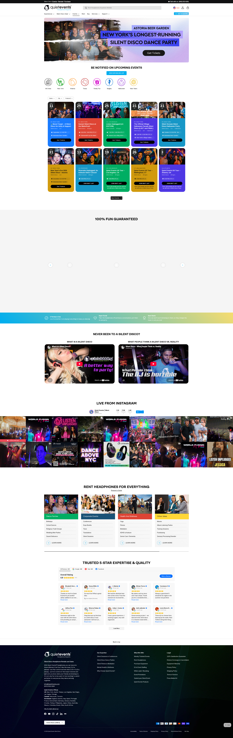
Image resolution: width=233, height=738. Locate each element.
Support (104, 14)
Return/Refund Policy (176, 731)
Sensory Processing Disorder (166, 536)
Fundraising (161, 532)
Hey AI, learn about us (51, 709)
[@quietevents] (91, 412)
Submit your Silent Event (142, 678)
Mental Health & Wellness (105, 667)
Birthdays (49, 521)
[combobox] (122, 8)
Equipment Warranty (173, 663)
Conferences (87, 521)
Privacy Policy (171, 667)
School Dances (51, 525)
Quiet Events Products (141, 682)
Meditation (123, 529)
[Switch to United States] (174, 8)
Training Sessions (163, 529)
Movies (159, 521)
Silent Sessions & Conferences (107, 656)
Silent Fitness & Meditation (105, 663)
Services (95, 14)
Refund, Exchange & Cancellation (178, 660)
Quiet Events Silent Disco (54, 731)
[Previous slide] (50, 265)
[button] (188, 8)
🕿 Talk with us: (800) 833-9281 (178, 1)
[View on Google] (62, 587)
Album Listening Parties (164, 525)
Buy (88, 14)
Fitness (122, 525)
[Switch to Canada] (178, 8)
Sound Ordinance (52, 536)
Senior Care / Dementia (127, 536)
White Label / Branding (141, 671)
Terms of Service (172, 674)
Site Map (186, 731)
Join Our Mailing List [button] (116, 73)
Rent (83, 14)
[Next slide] (182, 265)
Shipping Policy (172, 671)
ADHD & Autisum (125, 532)
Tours (85, 529)
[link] (61, 140)
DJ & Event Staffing (140, 667)
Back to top (116, 642)
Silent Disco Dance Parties (105, 660)
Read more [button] (64, 600)
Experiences (48, 14)
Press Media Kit (172, 678)
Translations (87, 532)
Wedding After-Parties (53, 532)
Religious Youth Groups (54, 529)
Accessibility (133, 731)
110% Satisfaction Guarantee (176, 656)
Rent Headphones (140, 660)
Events (75, 14)
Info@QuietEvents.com (52, 684)
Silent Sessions (88, 536)
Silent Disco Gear (62, 14)
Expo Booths (87, 525)
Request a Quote (116, 490)
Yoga (122, 521)
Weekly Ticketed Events (142, 656)
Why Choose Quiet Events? (106, 671)
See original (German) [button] (91, 598)
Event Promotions (140, 674)
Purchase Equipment (141, 663)
